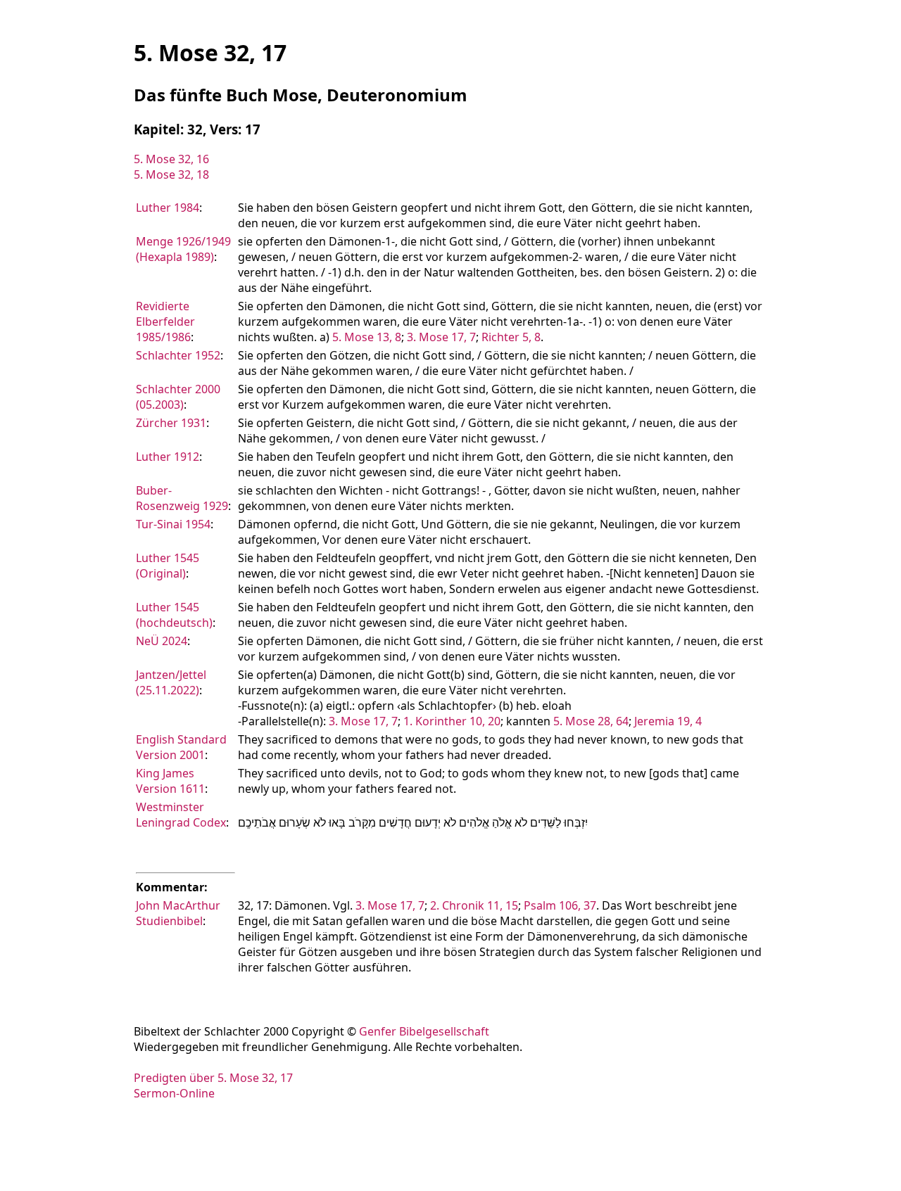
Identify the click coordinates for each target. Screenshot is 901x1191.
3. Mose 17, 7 (441, 337)
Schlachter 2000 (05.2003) (178, 396)
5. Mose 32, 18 (171, 174)
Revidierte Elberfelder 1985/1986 (165, 321)
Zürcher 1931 (171, 423)
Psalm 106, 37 (560, 905)
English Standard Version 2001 (181, 747)
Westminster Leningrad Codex (181, 814)
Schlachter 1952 (178, 355)
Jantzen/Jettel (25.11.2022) (171, 682)
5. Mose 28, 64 (591, 721)
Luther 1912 (167, 456)
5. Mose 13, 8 (366, 337)
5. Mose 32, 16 (171, 159)
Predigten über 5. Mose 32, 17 (213, 1077)
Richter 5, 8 (511, 337)
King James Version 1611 (170, 780)
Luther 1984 (167, 207)
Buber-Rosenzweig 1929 (182, 498)
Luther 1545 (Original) (167, 565)
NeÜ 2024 (161, 641)
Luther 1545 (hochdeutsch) (174, 614)
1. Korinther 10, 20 (451, 721)
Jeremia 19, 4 (668, 721)
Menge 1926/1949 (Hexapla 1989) (183, 249)
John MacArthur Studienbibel (178, 913)
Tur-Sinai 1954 (173, 524)
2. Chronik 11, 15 (474, 905)
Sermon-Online (174, 1093)
